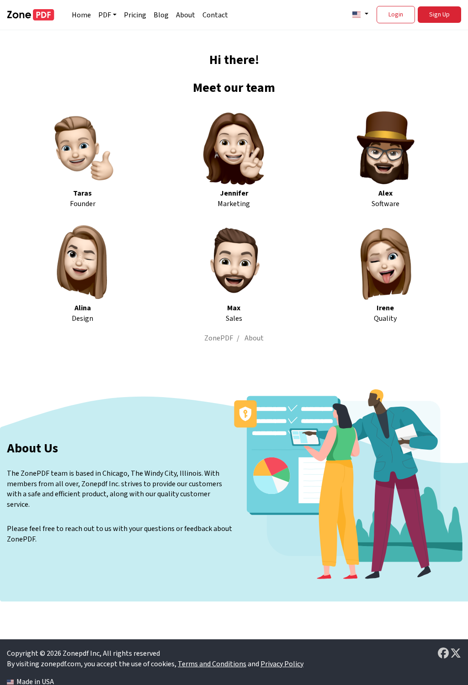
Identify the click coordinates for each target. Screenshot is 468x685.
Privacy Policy (282, 664)
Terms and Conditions (212, 664)
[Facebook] (444, 653)
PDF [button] (104, 15)
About (185, 15)
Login (395, 14)
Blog (161, 15)
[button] (359, 14)
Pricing (135, 15)
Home (81, 15)
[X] (455, 653)
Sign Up (439, 14)
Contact (215, 15)
